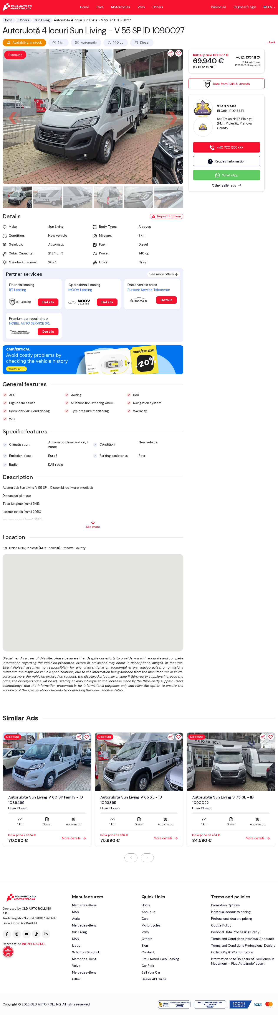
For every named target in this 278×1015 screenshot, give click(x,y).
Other (76, 979)
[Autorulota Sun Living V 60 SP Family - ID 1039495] (47, 761)
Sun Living (42, 20)
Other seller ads (224, 185)
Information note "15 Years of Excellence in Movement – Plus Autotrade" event (242, 961)
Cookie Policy (221, 925)
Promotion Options (225, 905)
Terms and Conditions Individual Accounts (242, 939)
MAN (75, 912)
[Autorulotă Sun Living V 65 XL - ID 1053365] (139, 761)
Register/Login (245, 7)
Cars (100, 7)
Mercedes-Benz (84, 905)
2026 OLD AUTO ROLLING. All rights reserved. (56, 1004)
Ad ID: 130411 (246, 57)
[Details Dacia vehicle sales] (138, 300)
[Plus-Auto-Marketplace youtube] (26, 934)
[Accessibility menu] (8, 951)
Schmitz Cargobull (85, 952)
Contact (148, 952)
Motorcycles (120, 7)
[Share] (170, 53)
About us (148, 912)
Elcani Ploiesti (18, 808)
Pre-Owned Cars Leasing (160, 959)
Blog (145, 945)
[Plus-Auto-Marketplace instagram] (16, 934)
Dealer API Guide (154, 979)
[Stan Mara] (202, 108)
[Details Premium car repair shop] (20, 331)
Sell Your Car (151, 972)
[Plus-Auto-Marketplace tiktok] (36, 934)
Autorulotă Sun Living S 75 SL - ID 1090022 (223, 800)
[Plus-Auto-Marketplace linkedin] (46, 934)
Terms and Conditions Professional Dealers (243, 945)
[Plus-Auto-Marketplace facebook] (7, 934)
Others (157, 7)
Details (48, 302)
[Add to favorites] (86, 737)
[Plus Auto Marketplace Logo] (17, 7)
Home (84, 7)
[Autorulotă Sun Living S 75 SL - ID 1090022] (231, 761)
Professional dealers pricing (231, 919)
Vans (141, 7)
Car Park (148, 966)
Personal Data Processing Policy (235, 932)
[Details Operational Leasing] (79, 302)
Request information (230, 161)
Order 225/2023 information (232, 952)
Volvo (76, 966)
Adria (76, 919)
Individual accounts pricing (231, 912)
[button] (173, 118)
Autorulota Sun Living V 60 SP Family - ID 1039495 (45, 800)
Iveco (76, 945)
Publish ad (218, 7)
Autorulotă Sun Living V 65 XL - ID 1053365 (131, 800)
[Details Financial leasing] (20, 302)
